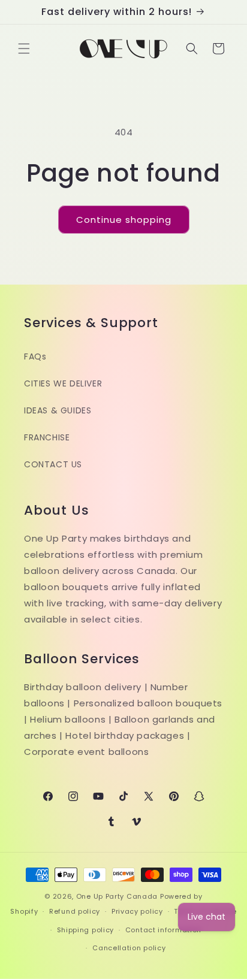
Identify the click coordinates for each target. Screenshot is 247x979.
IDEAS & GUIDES (57, 410)
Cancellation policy (128, 948)
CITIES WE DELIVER (63, 383)
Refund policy (74, 911)
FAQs (35, 356)
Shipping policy (86, 930)
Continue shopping (123, 219)
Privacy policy (137, 911)
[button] (24, 48)
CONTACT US (53, 464)
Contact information (163, 930)
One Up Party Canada (117, 896)
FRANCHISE (47, 437)
